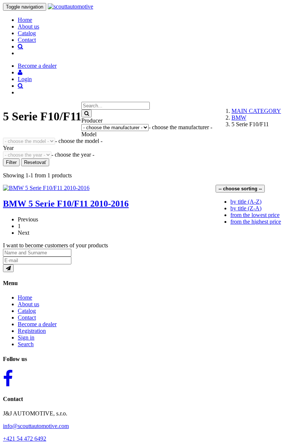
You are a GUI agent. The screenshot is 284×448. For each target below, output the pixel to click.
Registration (32, 331)
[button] (20, 72)
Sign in (26, 337)
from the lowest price (255, 215)
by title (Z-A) (245, 208)
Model (89, 134)
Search (26, 344)
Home (25, 20)
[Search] (86, 113)
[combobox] (180, 127)
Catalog (27, 33)
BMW (238, 117)
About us (28, 26)
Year (8, 148)
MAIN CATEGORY (256, 111)
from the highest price (255, 221)
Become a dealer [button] (37, 66)
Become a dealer (37, 324)
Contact (27, 40)
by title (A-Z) (245, 201)
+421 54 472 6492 (24, 438)
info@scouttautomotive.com (36, 426)
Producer (91, 120)
